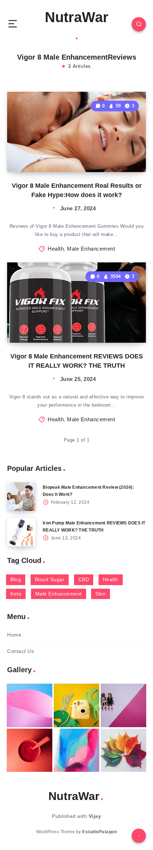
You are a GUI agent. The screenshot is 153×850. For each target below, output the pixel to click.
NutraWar (77, 17)
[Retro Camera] (76, 705)
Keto (15, 594)
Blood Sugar (50, 579)
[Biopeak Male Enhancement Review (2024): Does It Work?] (21, 496)
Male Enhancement (91, 249)
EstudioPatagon (99, 831)
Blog (15, 579)
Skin (100, 594)
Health (56, 249)
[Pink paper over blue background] (29, 705)
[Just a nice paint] (76, 750)
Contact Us (20, 651)
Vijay (95, 816)
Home (14, 635)
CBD (83, 579)
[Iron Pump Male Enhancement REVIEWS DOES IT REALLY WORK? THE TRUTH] (21, 532)
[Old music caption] (123, 705)
